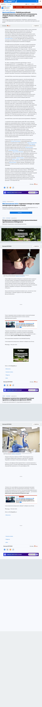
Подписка (38, 4)
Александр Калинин (13, 150)
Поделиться (36, 25)
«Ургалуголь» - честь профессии (29, 7)
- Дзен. (6, 378)
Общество (7, 10)
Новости (4, 10)
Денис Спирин (15, 159)
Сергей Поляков (19, 157)
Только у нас (38, 7)
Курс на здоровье (19, 7)
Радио (28, 4)
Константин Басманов (18, 151)
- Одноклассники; (9, 372)
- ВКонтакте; (8, 369)
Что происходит (8, 580)
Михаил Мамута (29, 147)
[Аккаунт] (40, 1)
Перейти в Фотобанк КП (20, 276)
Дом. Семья (4, 201)
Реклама (33, 4)
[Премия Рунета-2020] (16, 1)
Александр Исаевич (32, 142)
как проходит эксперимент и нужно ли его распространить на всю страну (25, 325)
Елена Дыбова (32, 144)
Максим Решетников (15, 141)
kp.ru (9, 25)
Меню (2, 1)
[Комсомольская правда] (9, 1)
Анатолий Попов (8, 38)
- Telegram (7, 375)
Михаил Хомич (12, 162)
